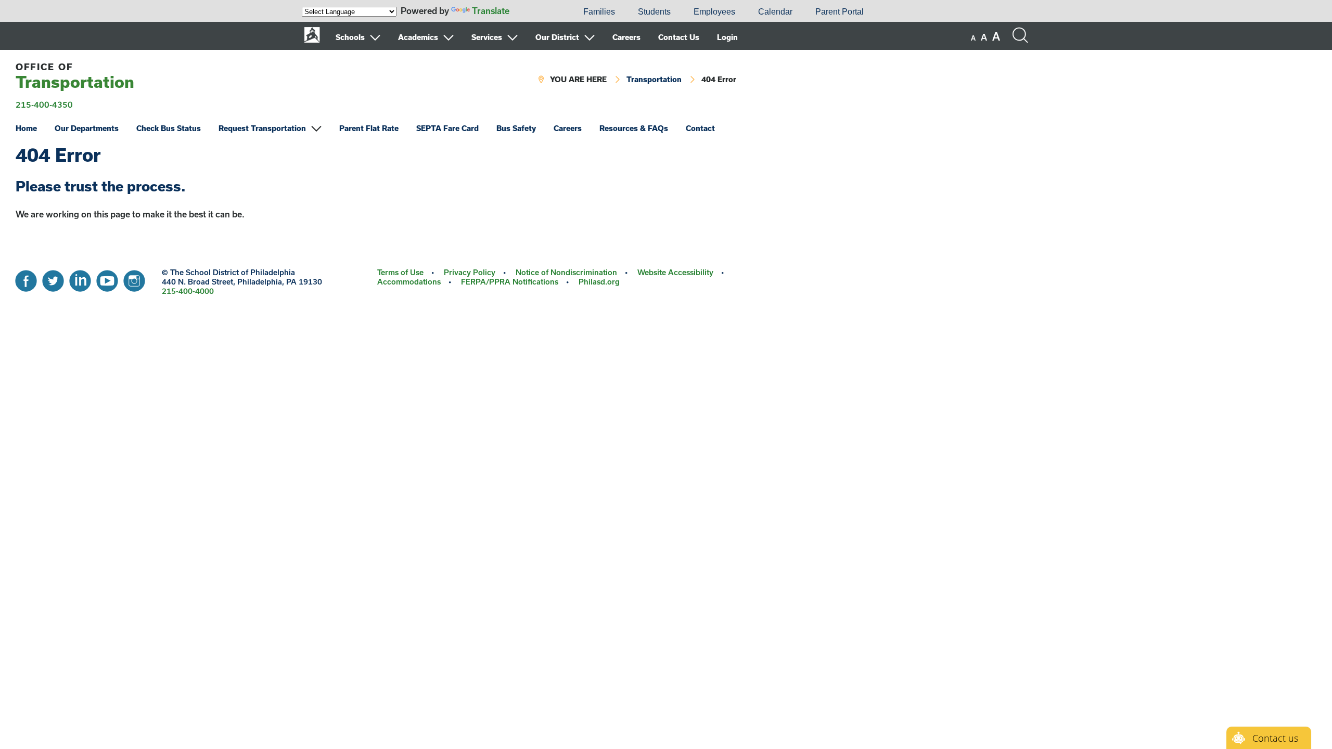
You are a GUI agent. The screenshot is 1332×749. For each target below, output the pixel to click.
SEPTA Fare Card (447, 128)
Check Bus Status (168, 128)
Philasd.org (599, 281)
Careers (626, 37)
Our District (557, 37)
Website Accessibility (675, 272)
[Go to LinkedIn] (80, 278)
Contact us (1275, 738)
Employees (714, 11)
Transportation (75, 76)
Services (486, 37)
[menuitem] (536, 12)
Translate (490, 11)
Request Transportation (262, 128)
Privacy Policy (469, 272)
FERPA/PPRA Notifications (509, 281)
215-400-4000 (188, 291)
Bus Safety (516, 128)
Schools (350, 37)
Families (599, 11)
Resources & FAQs (633, 128)
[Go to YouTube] (107, 278)
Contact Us (678, 37)
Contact (700, 128)
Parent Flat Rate (369, 128)
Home (26, 128)
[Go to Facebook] (26, 278)
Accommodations (409, 281)
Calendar (775, 11)
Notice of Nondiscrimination (566, 272)
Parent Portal (839, 11)
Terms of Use (400, 272)
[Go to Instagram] (134, 278)
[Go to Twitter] (53, 278)
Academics (418, 37)
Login (727, 37)
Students (654, 11)
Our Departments (87, 128)
